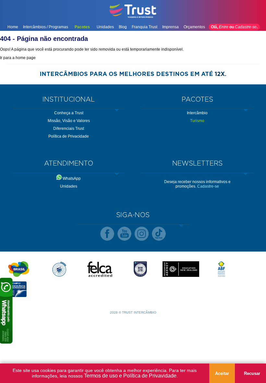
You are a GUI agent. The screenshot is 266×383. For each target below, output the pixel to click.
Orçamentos (194, 27)
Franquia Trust (144, 27)
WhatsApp (71, 178)
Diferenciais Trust (68, 128)
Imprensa (170, 27)
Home (12, 27)
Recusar (252, 373)
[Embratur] (18, 269)
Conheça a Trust (68, 113)
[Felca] (99, 269)
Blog (123, 27)
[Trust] (133, 17)
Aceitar (222, 373)
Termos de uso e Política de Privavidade (130, 375)
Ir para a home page (18, 58)
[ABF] (221, 269)
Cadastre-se (246, 27)
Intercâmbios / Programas (45, 27)
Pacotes (82, 27)
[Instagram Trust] (142, 234)
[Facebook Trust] (107, 234)
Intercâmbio (197, 113)
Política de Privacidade (68, 136)
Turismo (197, 120)
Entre (223, 27)
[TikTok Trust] (159, 234)
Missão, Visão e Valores (69, 120)
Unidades (105, 27)
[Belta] (59, 269)
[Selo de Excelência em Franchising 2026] (18, 289)
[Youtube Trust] (124, 234)
